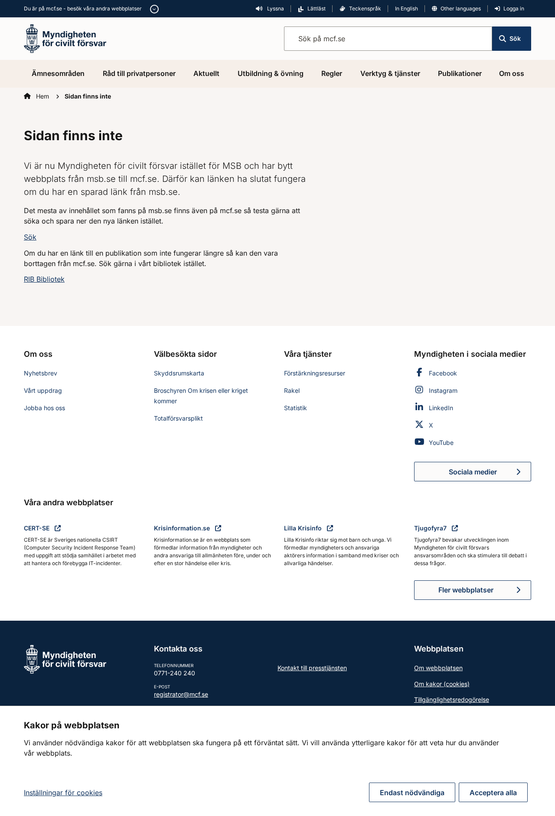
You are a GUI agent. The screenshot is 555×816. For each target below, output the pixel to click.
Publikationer (460, 73)
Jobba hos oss (44, 407)
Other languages (461, 8)
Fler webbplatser (465, 590)
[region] (277, 761)
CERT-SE (37, 528)
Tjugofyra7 (431, 528)
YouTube (441, 442)
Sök (515, 38)
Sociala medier (490, 474)
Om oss (511, 73)
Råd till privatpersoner (139, 73)
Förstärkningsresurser (314, 373)
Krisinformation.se (183, 528)
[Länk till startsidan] (65, 37)
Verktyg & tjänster (390, 73)
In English (406, 8)
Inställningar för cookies (63, 792)
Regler (331, 73)
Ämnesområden (58, 73)
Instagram (443, 390)
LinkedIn (441, 407)
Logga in (513, 8)
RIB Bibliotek (44, 279)
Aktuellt (206, 73)
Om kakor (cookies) (442, 684)
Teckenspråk (365, 8)
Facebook (443, 373)
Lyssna (275, 8)
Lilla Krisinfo (303, 528)
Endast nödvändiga (412, 792)
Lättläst (316, 8)
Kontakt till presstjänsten (312, 667)
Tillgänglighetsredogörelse (451, 699)
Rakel (292, 390)
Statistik (295, 407)
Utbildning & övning (271, 73)
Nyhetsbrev (40, 373)
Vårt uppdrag (43, 390)
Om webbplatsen (438, 667)
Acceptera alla (493, 792)
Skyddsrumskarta (179, 373)
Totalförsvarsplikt (178, 418)
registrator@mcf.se (181, 694)
